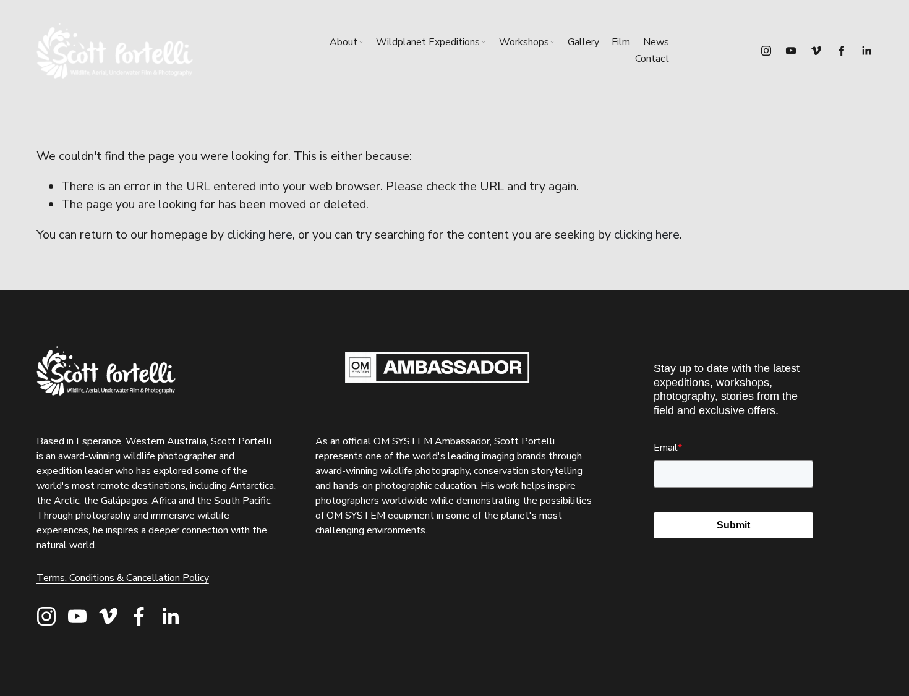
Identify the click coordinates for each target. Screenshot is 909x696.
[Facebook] (841, 51)
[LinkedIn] (866, 51)
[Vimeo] (816, 51)
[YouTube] (791, 51)
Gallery (583, 42)
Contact (652, 59)
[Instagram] (766, 51)
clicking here (259, 234)
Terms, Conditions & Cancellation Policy (122, 578)
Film (621, 42)
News (656, 42)
